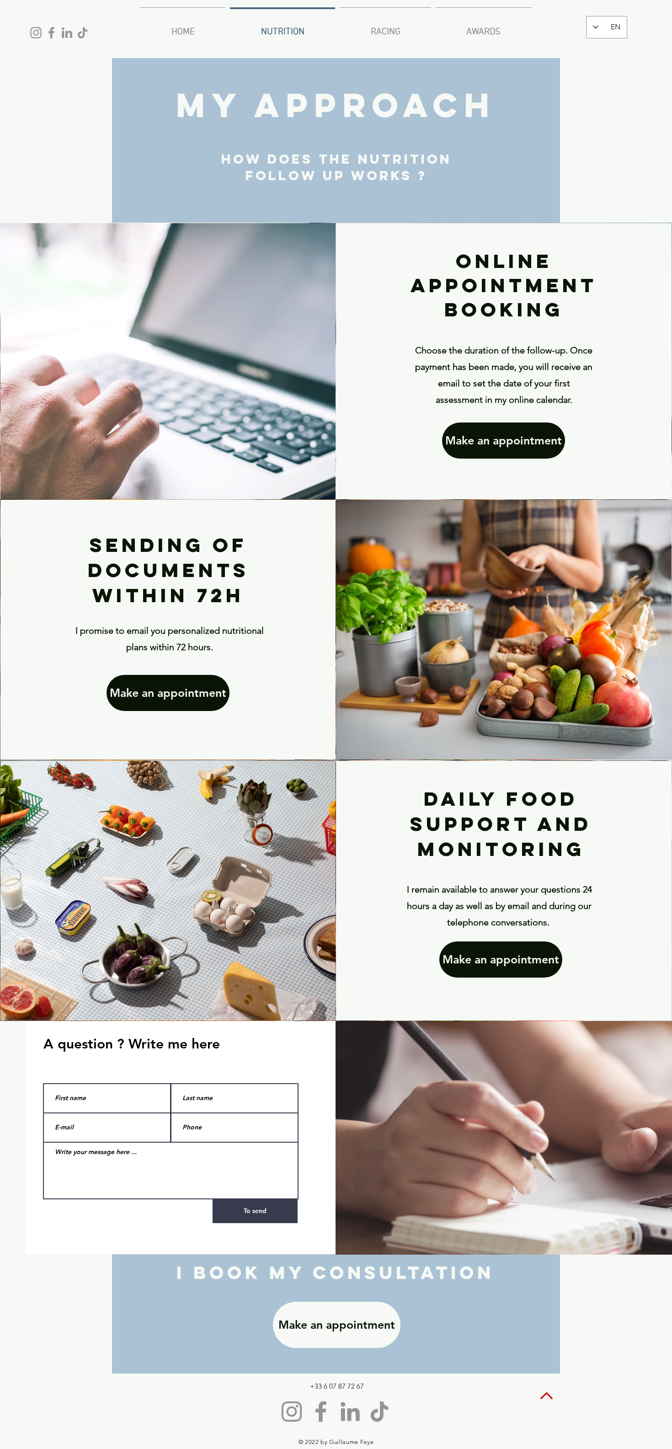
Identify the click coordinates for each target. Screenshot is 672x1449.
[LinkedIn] (67, 32)
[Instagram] (35, 32)
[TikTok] (82, 32)
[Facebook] (51, 32)
